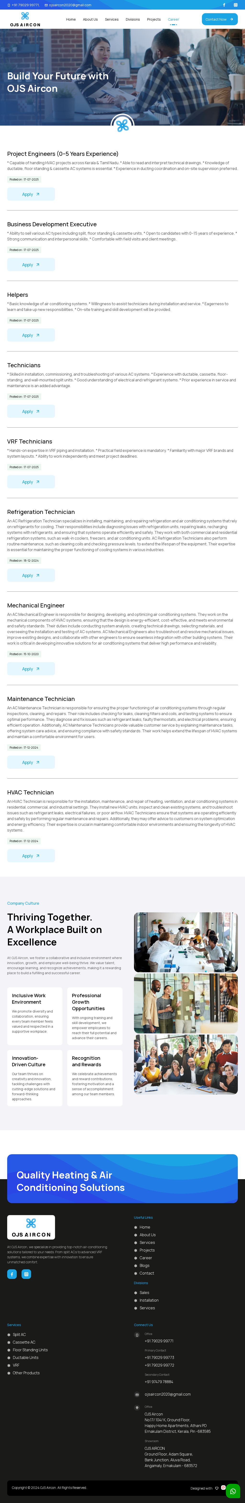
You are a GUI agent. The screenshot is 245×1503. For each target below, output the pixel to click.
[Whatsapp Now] (233, 1491)
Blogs (145, 1265)
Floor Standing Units (30, 1349)
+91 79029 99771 (159, 1341)
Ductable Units (26, 1357)
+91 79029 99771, (26, 5)
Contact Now (216, 19)
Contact (147, 1273)
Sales (143, 1292)
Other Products (26, 1372)
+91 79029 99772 (159, 1365)
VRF (16, 1365)
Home (71, 19)
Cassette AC (24, 1342)
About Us (90, 19)
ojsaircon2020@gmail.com (70, 5)
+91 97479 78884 (159, 1381)
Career (173, 19)
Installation (143, 1300)
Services (112, 19)
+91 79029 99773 (159, 1357)
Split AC (19, 1334)
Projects (154, 19)
